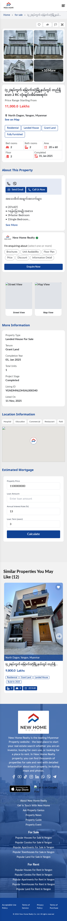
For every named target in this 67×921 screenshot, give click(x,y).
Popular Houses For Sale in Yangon (33, 838)
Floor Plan (49, 252)
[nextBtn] (59, 636)
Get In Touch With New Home (33, 805)
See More (12, 225)
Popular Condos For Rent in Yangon (33, 875)
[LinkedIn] (37, 777)
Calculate (33, 534)
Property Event (33, 825)
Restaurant (49, 422)
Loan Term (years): (15, 519)
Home (6, 15)
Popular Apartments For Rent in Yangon (33, 879)
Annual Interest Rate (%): (18, 506)
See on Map (12, 119)
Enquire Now (33, 267)
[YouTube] (19, 777)
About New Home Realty (33, 801)
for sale (19, 15)
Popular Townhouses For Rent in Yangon (33, 884)
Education (20, 422)
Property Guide (34, 820)
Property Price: (13, 481)
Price (9, 258)
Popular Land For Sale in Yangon (34, 857)
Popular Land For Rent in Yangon (33, 889)
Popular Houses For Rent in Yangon (33, 870)
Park (61, 422)
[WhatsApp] (43, 777)
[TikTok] (25, 777)
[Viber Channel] (49, 777)
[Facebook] (14, 777)
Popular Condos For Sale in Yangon (33, 842)
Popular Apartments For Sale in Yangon (33, 847)
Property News (33, 815)
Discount (22, 258)
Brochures (12, 252)
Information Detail (42, 258)
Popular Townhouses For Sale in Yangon (33, 852)
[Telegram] (55, 777)
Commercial (34, 422)
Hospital (7, 422)
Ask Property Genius (33, 810)
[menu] (63, 5)
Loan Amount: (13, 494)
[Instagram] (31, 777)
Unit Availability (31, 252)
